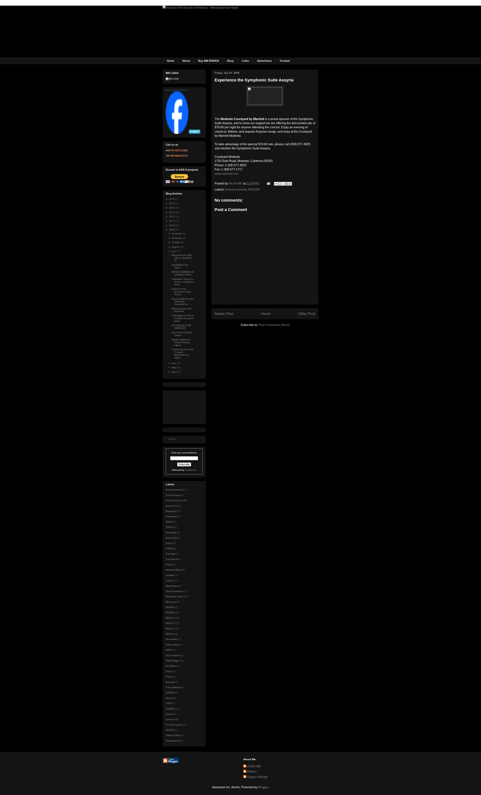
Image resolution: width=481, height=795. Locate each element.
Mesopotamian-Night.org (177, 90)
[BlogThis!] (279, 184)
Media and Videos (174, 596)
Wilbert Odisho (173, 735)
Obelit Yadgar (172, 660)
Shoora (169, 698)
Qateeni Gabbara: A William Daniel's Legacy (181, 342)
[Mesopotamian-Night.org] (177, 133)
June (174, 363)
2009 (172, 230)
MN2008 (170, 607)
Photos (169, 671)
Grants (169, 564)
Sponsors (170, 719)
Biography (171, 511)
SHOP (168, 703)
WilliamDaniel (172, 741)
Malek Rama (172, 586)
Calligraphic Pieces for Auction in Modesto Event (182, 282)
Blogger (263, 787)
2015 (172, 203)
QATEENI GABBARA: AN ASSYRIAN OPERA (182, 273)
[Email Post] (268, 183)
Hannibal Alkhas (174, 570)
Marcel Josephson (174, 591)
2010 (172, 225)
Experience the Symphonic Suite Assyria (181, 292)
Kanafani (170, 575)
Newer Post (224, 314)
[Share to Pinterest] (290, 184)
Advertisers (264, 60)
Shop (230, 60)
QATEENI (170, 692)
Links (245, 60)
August (175, 247)
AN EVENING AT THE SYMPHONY (181, 327)
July (174, 251)
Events (169, 543)
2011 (172, 221)
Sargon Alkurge (257, 776)
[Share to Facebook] (286, 184)
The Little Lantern (174, 725)
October (176, 242)
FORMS (169, 548)
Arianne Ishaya (173, 495)
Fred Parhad (172, 559)
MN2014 (170, 634)
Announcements (236, 189)
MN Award (171, 602)
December (177, 233)
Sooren (169, 714)
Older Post (306, 314)
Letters (169, 580)
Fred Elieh (170, 554)
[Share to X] (283, 184)
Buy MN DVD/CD (208, 60)
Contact (285, 60)
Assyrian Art (172, 506)
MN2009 (254, 189)
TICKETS (170, 730)
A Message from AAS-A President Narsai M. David (182, 318)
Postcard (170, 682)
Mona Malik (171, 639)
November (177, 238)
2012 (172, 216)
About (186, 60)
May (174, 367)
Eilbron (252, 771)
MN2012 (170, 623)
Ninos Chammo (173, 655)
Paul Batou (171, 666)
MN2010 (170, 618)
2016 (172, 199)
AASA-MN (254, 766)
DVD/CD (170, 527)
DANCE (169, 522)
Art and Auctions (174, 500)
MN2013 (170, 628)
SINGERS (170, 709)
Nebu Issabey (172, 644)
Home (170, 60)
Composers (171, 516)
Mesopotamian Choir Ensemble (181, 310)
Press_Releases (173, 687)
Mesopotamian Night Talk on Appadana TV (181, 258)
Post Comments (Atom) (274, 325)
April (174, 372)
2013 (172, 212)
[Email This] (276, 184)
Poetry (169, 676)
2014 (172, 208)
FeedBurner (191, 470)
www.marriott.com (226, 173)
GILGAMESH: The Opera (179, 266)
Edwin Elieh (171, 538)
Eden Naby (171, 532)
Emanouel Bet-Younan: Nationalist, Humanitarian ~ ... (182, 302)
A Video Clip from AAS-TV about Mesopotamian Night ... (182, 353)
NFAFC (169, 650)
